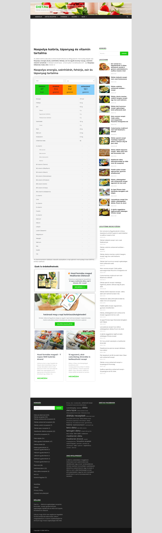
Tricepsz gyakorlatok (41, 462)
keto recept (69, 433)
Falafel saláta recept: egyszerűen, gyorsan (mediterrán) (118, 171)
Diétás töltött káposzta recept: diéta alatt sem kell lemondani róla (119, 151)
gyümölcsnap (88, 422)
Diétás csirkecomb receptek (43, 419)
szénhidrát (79, 443)
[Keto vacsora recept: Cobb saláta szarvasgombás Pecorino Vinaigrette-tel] (104, 116)
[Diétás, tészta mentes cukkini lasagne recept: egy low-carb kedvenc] (104, 96)
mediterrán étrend (74, 439)
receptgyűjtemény (71, 441)
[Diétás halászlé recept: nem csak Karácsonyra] (104, 77)
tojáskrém (80, 445)
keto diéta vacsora (81, 428)
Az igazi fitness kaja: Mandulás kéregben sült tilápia (119, 191)
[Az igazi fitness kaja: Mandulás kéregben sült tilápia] (104, 189)
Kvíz (35, 474)
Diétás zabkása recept (85, 418)
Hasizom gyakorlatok (41, 449)
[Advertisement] (81, 31)
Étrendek (64, 17)
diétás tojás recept (90, 416)
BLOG (83, 17)
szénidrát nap (85, 443)
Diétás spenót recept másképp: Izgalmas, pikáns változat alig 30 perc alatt (119, 140)
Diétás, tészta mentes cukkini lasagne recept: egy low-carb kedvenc (119, 98)
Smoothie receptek (40, 434)
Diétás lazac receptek (41, 428)
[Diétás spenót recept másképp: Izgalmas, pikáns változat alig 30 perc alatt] (104, 138)
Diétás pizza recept (85, 412)
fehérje (88, 420)
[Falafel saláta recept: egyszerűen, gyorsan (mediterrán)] (104, 170)
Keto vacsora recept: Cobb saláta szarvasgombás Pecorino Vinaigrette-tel (119, 119)
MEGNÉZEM (42, 378)
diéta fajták (71, 410)
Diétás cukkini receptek (42, 425)
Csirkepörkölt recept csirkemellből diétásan (76, 405)
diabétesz (79, 408)
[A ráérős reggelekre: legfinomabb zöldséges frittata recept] (104, 209)
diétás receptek (75, 415)
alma (72, 403)
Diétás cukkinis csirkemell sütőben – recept (118, 88)
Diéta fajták (38, 438)
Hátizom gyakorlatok (41, 452)
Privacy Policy (38, 490)
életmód (74, 447)
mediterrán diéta (74, 436)
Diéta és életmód (39, 415)
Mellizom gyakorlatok (41, 458)
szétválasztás (69, 445)
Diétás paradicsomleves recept (73, 412)
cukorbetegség (71, 408)
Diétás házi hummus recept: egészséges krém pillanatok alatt (118, 108)
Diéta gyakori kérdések (41, 441)
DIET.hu (42, 7)
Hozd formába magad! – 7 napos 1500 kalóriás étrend (49, 357)
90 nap (68, 403)
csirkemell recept (87, 403)
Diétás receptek (50, 17)
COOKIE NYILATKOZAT (41, 493)
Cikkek (36, 487)
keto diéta (71, 427)
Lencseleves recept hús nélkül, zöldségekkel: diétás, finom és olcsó (119, 201)
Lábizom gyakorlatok (41, 455)
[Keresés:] (113, 53)
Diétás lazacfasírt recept (82, 410)
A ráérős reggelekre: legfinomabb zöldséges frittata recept (119, 211)
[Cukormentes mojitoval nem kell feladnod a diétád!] (104, 128)
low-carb (77, 433)
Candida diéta (77, 403)
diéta (84, 407)
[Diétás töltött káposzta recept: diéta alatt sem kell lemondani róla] (104, 150)
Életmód (37, 465)
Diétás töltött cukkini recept (72, 418)
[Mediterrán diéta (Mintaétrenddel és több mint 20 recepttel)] (104, 160)
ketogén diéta (73, 430)
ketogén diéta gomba (86, 431)
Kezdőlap (38, 17)
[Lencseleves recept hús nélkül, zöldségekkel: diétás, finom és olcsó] (104, 199)
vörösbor (68, 447)
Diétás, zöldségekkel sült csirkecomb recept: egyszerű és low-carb (119, 181)
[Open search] (127, 17)
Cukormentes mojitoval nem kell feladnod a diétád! (119, 129)
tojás (75, 445)
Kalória (74, 17)
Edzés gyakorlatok (40, 447)
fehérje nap (69, 422)
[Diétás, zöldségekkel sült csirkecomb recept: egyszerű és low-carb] (104, 180)
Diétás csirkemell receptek (43, 422)
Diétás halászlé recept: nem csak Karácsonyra (119, 78)
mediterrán (84, 433)
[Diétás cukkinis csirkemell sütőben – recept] (104, 86)
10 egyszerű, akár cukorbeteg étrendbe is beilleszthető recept (79, 357)
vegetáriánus (87, 445)
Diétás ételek (38, 444)
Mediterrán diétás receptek (43, 431)
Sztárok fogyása (39, 477)
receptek (86, 439)
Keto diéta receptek (40, 471)
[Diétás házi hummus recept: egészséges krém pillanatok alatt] (104, 106)
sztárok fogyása (71, 443)
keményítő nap (89, 425)
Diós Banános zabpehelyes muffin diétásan (76, 420)
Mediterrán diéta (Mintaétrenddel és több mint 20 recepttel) (119, 161)
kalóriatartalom (39, 468)
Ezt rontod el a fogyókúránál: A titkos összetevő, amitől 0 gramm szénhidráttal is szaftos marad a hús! (119, 67)
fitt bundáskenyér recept (78, 422)
